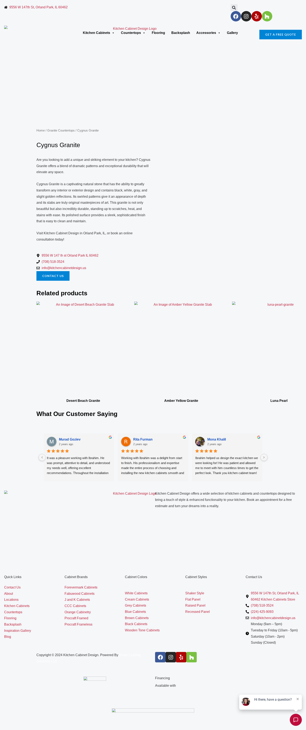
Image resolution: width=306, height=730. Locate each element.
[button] (234, 7)
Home (40, 130)
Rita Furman (143, 439)
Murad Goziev (70, 439)
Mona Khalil (216, 439)
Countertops (131, 33)
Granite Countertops (61, 130)
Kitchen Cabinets (96, 33)
